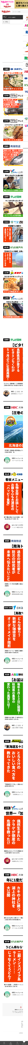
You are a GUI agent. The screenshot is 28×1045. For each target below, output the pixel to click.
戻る (6, 21)
